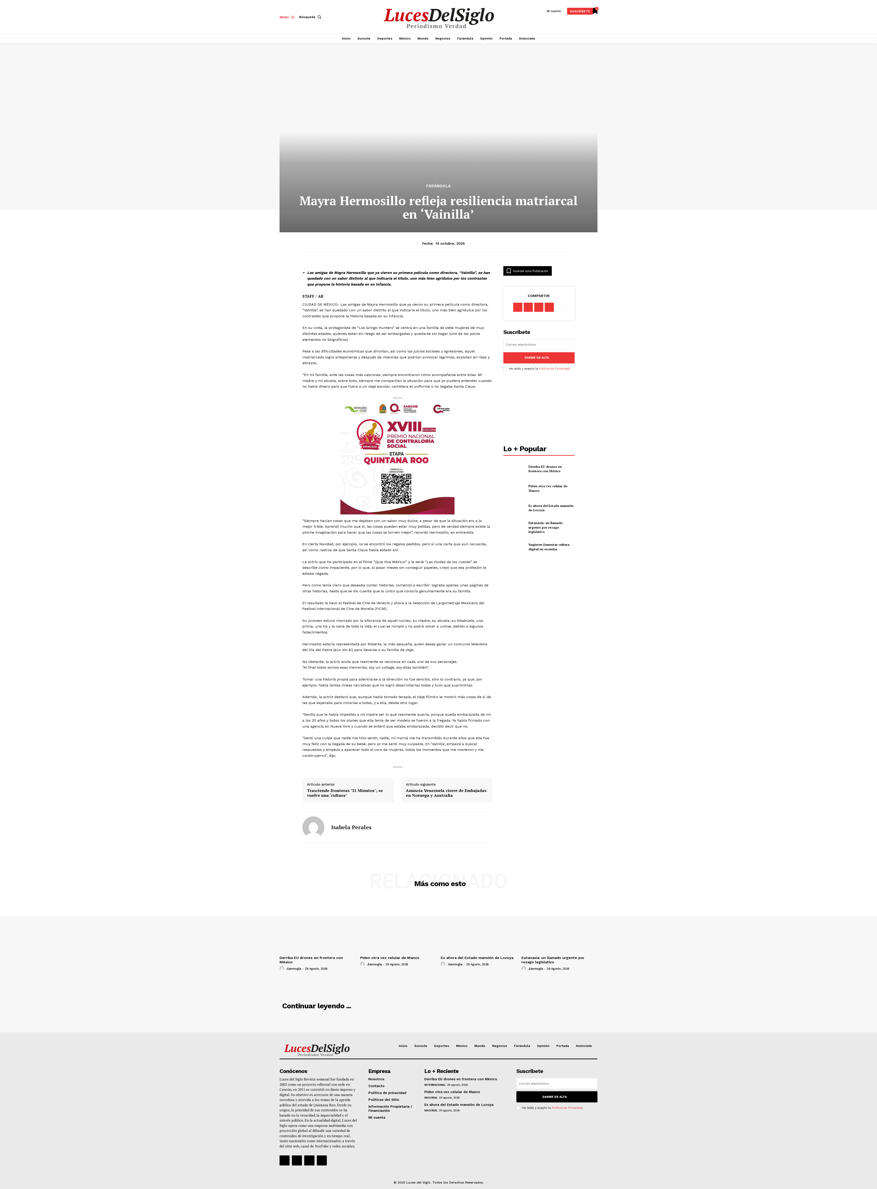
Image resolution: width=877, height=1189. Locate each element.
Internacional (435, 1084)
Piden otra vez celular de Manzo (389, 958)
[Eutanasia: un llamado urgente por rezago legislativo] (514, 527)
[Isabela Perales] (313, 827)
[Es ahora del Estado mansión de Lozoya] (514, 507)
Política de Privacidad (554, 368)
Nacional (431, 1097)
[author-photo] (282, 968)
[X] (528, 307)
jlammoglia (293, 968)
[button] (311, 17)
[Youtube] (322, 1160)
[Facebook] (517, 307)
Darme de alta (537, 357)
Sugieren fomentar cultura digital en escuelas (548, 546)
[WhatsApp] (549, 307)
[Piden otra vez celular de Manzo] (514, 488)
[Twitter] (309, 1160)
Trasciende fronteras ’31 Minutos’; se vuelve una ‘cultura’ (345, 793)
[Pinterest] (538, 307)
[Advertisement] (539, 408)
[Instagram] (297, 1160)
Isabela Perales (351, 827)
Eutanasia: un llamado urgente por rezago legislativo (545, 527)
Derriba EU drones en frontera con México (545, 468)
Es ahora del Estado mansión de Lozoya (550, 507)
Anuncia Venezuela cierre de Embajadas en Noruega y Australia (446, 793)
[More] (560, 307)
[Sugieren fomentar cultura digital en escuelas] (514, 546)
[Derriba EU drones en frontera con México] (514, 468)
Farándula (438, 186)
